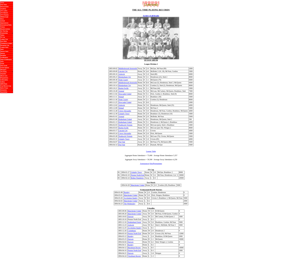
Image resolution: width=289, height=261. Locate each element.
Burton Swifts (123, 88)
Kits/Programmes (156, 164)
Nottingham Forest (134, 222)
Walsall (121, 97)
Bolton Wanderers (137, 178)
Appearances (144, 164)
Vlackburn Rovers (134, 256)
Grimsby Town (124, 114)
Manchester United (137, 185)
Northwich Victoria (125, 125)
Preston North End (137, 175)
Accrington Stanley (131, 198)
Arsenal (121, 91)
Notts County (123, 80)
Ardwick (122, 74)
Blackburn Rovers (134, 248)
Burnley (127, 192)
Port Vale (122, 142)
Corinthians (132, 231)
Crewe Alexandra (125, 111)
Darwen (130, 217)
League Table (151, 151)
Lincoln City (123, 71)
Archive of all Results (151, 16)
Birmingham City (125, 77)
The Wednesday (129, 204)
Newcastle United (125, 94)
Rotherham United (125, 119)
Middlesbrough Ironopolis (128, 68)
